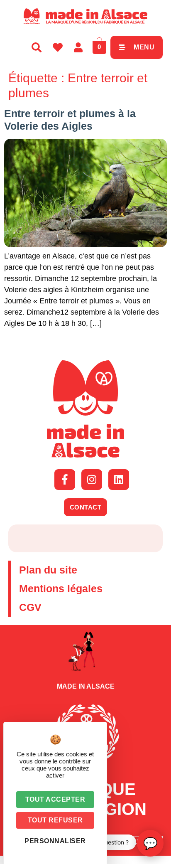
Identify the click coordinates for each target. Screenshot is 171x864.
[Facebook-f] (64, 479)
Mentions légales (61, 588)
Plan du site (48, 570)
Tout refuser (55, 820)
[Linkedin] (118, 479)
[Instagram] (91, 479)
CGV (30, 607)
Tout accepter (55, 799)
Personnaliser (55, 840)
